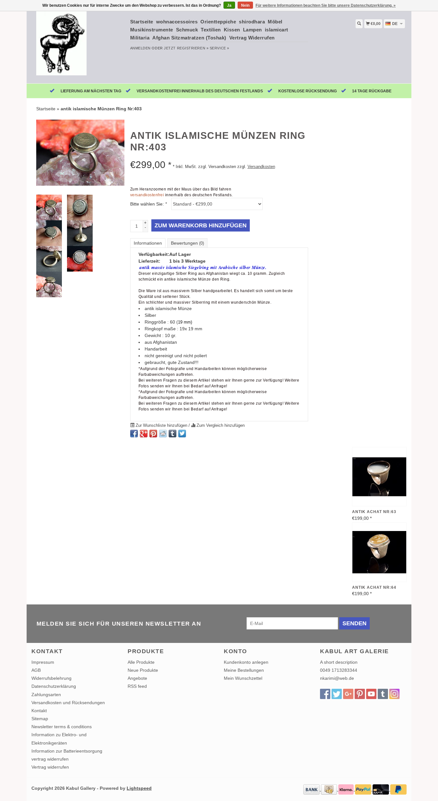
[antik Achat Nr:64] (379, 552)
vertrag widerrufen (50, 759)
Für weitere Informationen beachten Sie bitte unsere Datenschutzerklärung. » (326, 5)
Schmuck (187, 29)
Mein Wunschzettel (243, 678)
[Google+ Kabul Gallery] (348, 694)
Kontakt (39, 710)
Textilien (211, 29)
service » (219, 48)
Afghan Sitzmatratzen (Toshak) (189, 37)
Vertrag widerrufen (50, 767)
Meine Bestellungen (244, 670)
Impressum (42, 662)
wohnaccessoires (177, 21)
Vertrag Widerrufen (252, 37)
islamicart (276, 29)
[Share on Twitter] (182, 433)
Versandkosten (261, 166)
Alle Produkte (141, 662)
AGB (36, 670)
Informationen (148, 243)
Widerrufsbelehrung (51, 678)
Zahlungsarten (46, 694)
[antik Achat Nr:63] (379, 476)
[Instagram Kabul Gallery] (394, 694)
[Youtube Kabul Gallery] (371, 694)
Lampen (252, 29)
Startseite (141, 21)
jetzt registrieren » (186, 48)
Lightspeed (139, 788)
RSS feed (137, 686)
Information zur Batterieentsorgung (66, 751)
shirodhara (252, 21)
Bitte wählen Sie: (148, 204)
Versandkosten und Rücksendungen (68, 702)
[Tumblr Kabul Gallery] (383, 694)
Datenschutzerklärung (53, 686)
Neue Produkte (143, 670)
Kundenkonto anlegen (246, 662)
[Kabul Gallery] (78, 46)
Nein (245, 5)
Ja (229, 5)
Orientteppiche (218, 21)
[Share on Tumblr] (172, 433)
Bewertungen (187, 243)
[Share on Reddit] (163, 433)
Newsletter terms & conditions (61, 726)
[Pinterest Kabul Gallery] (360, 694)
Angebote (137, 678)
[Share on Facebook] (134, 433)
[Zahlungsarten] (312, 789)
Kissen (232, 29)
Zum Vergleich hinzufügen (220, 425)
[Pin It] (153, 433)
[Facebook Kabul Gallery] (325, 694)
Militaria (140, 37)
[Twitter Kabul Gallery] (337, 694)
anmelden (140, 48)
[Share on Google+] (143, 433)
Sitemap (39, 718)
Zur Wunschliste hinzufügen (161, 425)
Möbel (275, 21)
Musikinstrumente (151, 29)
